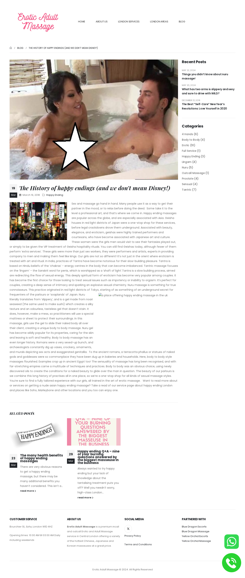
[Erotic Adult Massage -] (37, 21)
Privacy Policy (132, 535)
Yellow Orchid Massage (196, 541)
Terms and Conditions (138, 544)
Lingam (186, 162)
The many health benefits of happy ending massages (41, 458)
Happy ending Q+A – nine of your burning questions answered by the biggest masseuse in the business (98, 457)
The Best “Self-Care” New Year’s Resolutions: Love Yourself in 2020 (204, 106)
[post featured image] (36, 434)
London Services (129, 21)
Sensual (187, 184)
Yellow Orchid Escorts (195, 536)
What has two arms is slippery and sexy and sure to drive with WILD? (208, 91)
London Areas (159, 21)
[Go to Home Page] (11, 48)
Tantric (186, 190)
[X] (128, 528)
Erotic (185, 145)
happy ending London (158, 385)
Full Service (189, 151)
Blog (182, 21)
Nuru (185, 167)
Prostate (187, 178)
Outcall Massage (193, 173)
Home (81, 21)
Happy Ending (54, 195)
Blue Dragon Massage (195, 531)
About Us (102, 21)
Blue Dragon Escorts (194, 526)
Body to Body (191, 140)
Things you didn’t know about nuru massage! (205, 76)
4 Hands (187, 134)
